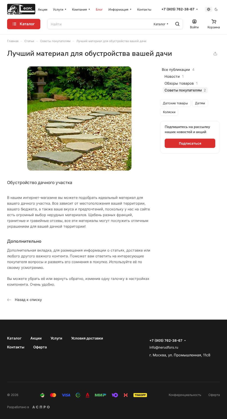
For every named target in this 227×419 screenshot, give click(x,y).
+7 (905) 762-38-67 (177, 9)
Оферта (40, 347)
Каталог (14, 338)
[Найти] (177, 24)
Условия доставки (87, 338)
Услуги (56, 338)
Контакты (15, 347)
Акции (36, 338)
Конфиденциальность (185, 395)
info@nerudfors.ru (163, 347)
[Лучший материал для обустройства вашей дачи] (79, 169)
